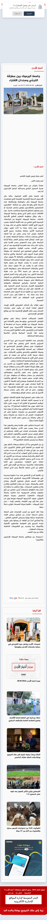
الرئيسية (27, 893)
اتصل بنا (19, 893)
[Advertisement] (23, 24)
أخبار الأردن (37, 68)
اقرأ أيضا (37, 611)
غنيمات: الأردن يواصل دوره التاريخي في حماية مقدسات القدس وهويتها (24, 646)
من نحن (10, 893)
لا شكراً (17, 13)
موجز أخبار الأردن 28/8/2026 (28, 681)
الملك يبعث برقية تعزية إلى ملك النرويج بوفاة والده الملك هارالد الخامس (23, 756)
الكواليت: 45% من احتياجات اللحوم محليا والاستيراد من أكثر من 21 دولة (23, 830)
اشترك (29, 13)
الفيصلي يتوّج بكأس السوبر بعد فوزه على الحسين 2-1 (25, 793)
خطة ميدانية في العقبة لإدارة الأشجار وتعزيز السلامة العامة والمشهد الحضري (24, 719)
